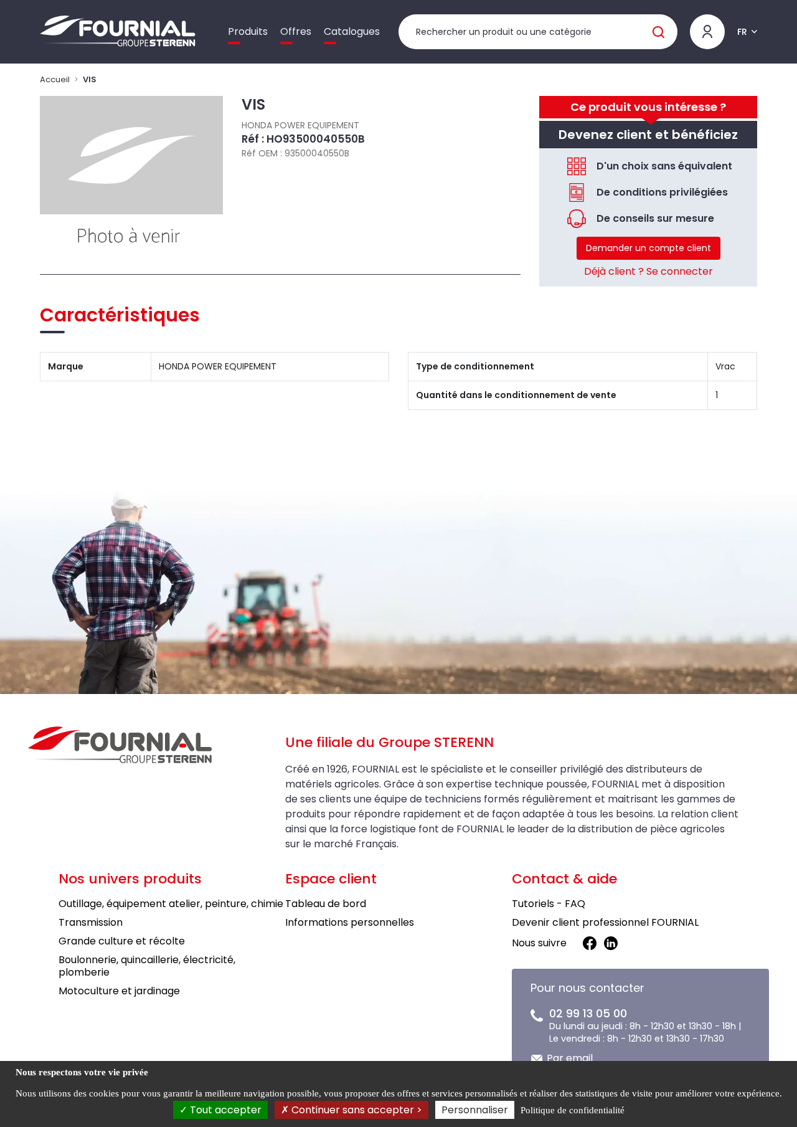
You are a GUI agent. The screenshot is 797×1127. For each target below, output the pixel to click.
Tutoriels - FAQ (548, 903)
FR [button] (742, 32)
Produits (248, 31)
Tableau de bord (325, 903)
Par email (570, 1058)
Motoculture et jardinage (119, 991)
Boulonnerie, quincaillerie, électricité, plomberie (147, 966)
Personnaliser (474, 1110)
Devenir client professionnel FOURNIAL (605, 922)
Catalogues (352, 31)
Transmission (91, 922)
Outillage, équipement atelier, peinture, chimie (171, 903)
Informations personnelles (349, 922)
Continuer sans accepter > (355, 1110)
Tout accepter (224, 1110)
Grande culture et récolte (122, 941)
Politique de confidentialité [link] (573, 1110)
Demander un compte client (648, 248)
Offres (295, 31)
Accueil (55, 79)
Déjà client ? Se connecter (648, 271)
